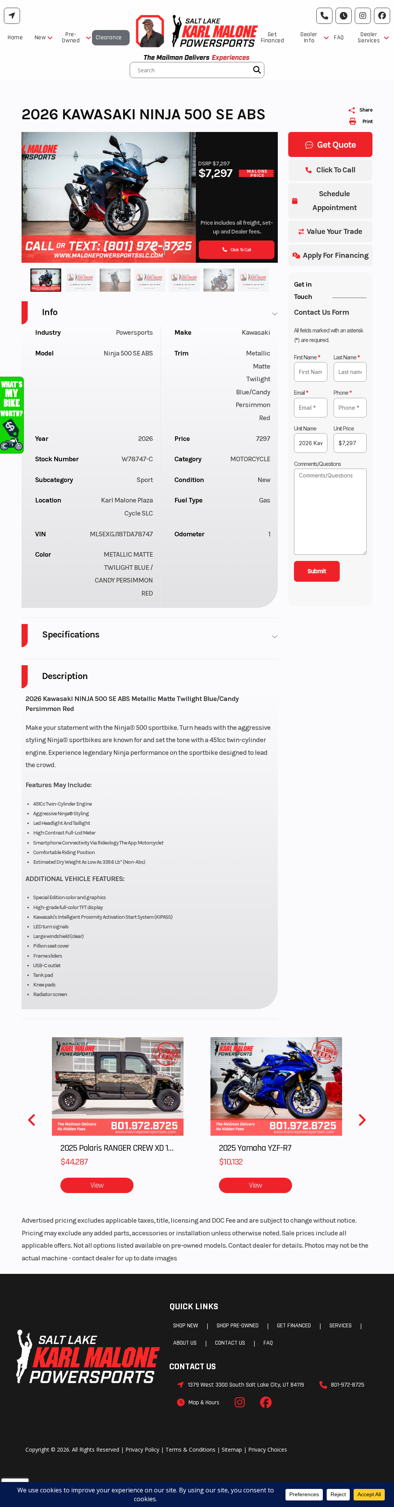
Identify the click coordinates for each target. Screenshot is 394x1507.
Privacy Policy (142, 1449)
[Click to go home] (88, 1356)
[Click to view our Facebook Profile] (382, 16)
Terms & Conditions (190, 1449)
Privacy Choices (267, 1449)
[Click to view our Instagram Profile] (363, 16)
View (97, 1185)
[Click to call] (324, 16)
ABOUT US (185, 1343)
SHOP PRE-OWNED (238, 1326)
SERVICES (340, 1326)
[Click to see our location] (12, 16)
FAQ (268, 1343)
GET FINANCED (294, 1326)
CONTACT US (230, 1343)
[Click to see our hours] (344, 16)
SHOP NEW (185, 1326)
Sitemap (232, 1449)
